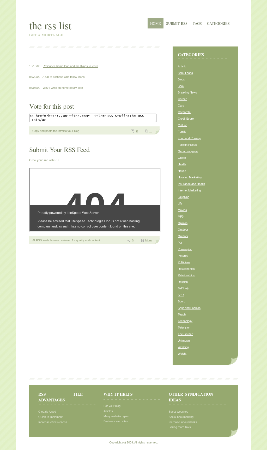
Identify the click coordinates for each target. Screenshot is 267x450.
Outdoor (183, 229)
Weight (182, 353)
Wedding (183, 347)
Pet (180, 242)
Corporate (184, 112)
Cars (181, 105)
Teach (182, 314)
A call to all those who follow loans (64, 76)
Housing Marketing (190, 177)
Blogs (181, 79)
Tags (197, 23)
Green (182, 157)
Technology (185, 321)
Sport (181, 301)
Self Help (183, 288)
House (182, 170)
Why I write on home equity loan (63, 87)
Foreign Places (187, 144)
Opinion (182, 223)
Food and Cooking (189, 138)
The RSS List (50, 25)
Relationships (186, 268)
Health (182, 164)
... (150, 130)
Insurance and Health (191, 183)
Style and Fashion (189, 307)
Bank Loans (185, 72)
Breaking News (187, 92)
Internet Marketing (189, 190)
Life (180, 203)
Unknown (184, 340)
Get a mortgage (188, 151)
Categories (218, 23)
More (148, 240)
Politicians (184, 262)
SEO (181, 294)
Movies (182, 210)
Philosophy (185, 249)
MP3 (181, 216)
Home (155, 23)
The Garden (185, 334)
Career (182, 99)
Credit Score (186, 118)
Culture (182, 125)
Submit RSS (176, 23)
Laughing (183, 196)
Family (182, 131)
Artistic (182, 66)
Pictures (183, 255)
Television (184, 327)
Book (181, 85)
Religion (183, 281)
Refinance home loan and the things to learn (70, 66)
